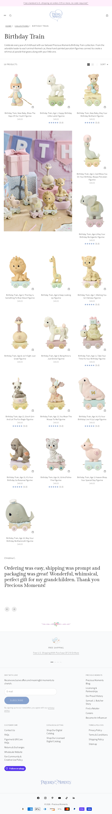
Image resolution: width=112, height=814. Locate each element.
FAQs (6, 734)
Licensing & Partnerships (92, 689)
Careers (89, 713)
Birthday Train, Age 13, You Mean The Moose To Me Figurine (56, 418)
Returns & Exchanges (14, 747)
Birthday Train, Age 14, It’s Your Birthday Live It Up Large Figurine (92, 418)
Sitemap (93, 744)
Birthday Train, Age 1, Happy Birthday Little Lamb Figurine (56, 115)
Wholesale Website (13, 752)
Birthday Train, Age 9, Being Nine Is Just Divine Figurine (56, 357)
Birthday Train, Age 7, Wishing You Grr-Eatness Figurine (92, 296)
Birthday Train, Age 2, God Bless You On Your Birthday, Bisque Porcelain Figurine (92, 177)
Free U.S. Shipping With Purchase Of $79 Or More (56, 653)
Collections (22, 26)
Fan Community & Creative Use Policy (13, 758)
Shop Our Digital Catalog (54, 732)
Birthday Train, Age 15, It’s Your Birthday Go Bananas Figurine (20, 479)
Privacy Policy (95, 730)
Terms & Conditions (98, 734)
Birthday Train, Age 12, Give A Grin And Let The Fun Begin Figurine (20, 418)
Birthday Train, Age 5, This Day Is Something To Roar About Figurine (20, 296)
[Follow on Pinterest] (52, 798)
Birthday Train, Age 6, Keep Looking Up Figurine (56, 296)
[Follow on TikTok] (66, 798)
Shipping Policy (96, 739)
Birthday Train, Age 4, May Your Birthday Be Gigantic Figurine (92, 236)
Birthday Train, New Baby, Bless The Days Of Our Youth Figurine (20, 115)
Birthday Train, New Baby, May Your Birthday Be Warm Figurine (92, 115)
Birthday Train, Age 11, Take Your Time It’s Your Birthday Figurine (92, 357)
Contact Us (9, 730)
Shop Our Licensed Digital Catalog (56, 739)
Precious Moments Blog (95, 682)
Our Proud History (94, 696)
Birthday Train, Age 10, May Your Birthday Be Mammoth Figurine (20, 540)
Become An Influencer (96, 717)
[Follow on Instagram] (45, 798)
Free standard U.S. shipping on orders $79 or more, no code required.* (56, 3)
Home (8, 26)
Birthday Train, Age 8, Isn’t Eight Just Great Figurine (20, 357)
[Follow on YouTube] (59, 798)
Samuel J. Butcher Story (94, 702)
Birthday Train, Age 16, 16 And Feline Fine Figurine (56, 479)
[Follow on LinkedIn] (73, 798)
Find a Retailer (92, 708)
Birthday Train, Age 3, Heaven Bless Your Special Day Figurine (92, 479)
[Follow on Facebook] (38, 798)
